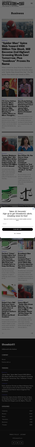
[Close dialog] (33, 209)
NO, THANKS (17, 233)
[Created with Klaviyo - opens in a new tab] (17, 239)
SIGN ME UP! (17, 229)
